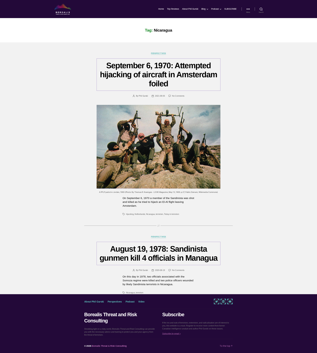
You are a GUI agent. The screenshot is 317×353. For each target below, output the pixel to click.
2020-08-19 (160, 270)
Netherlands (140, 214)
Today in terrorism (171, 214)
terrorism (159, 214)
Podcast (215, 9)
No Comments (178, 96)
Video (141, 301)
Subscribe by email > (171, 334)
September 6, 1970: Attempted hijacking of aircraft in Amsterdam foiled (158, 74)
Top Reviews (173, 9)
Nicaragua (150, 214)
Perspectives (158, 53)
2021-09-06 (160, 96)
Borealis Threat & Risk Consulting (109, 346)
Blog (203, 9)
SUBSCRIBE (230, 9)
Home (161, 9)
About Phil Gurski (190, 9)
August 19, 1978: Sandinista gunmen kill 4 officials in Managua (159, 253)
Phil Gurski (143, 96)
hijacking (130, 214)
